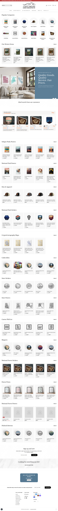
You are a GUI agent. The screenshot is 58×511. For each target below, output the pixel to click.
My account (17, 504)
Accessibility (18, 503)
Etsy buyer (20, 125)
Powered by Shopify (33, 509)
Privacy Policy (18, 500)
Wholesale (34, 10)
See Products (7, 90)
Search (17, 494)
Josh (6, 125)
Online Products (16, 10)
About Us (40, 10)
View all (55, 44)
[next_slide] (55, 125)
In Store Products (26, 10)
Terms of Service (18, 499)
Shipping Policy (18, 498)
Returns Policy (18, 496)
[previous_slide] (2, 125)
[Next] (55, 99)
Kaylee (33, 125)
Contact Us (45, 10)
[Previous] (53, 99)
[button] (2, 509)
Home (11, 10)
